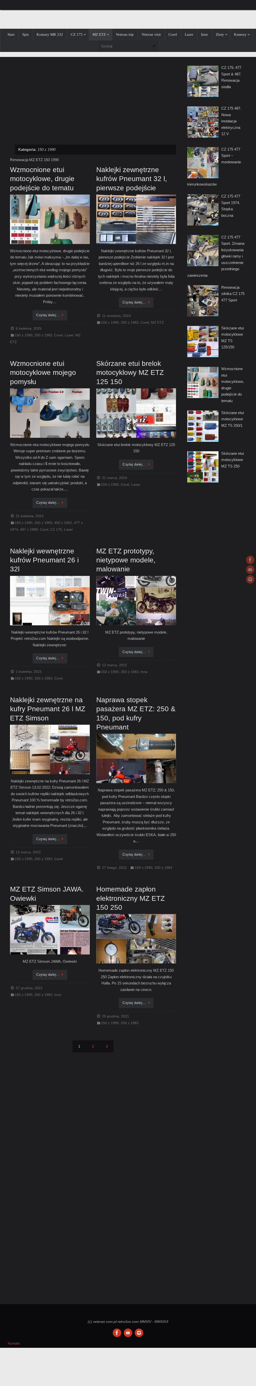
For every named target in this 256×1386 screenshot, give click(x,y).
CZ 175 (56, 529)
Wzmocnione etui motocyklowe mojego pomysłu (43, 373)
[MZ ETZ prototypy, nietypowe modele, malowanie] (136, 601)
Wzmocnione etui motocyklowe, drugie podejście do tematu (42, 179)
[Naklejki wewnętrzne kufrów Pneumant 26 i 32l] (50, 601)
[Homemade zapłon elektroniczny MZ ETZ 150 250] (136, 939)
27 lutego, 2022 (114, 868)
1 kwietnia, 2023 (29, 672)
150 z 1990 (23, 335)
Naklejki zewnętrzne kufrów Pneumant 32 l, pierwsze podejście (131, 179)
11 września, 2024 (116, 316)
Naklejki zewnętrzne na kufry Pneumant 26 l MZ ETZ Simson (47, 709)
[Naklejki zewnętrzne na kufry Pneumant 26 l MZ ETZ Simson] (50, 750)
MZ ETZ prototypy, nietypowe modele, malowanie (126, 560)
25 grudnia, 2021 (115, 1016)
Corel (58, 335)
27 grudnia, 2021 (29, 988)
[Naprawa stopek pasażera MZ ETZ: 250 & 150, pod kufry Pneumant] (136, 759)
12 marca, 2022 (114, 665)
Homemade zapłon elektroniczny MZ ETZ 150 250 (130, 898)
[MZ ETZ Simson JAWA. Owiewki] (50, 930)
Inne (144, 672)
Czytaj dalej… (48, 315)
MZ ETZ (157, 322)
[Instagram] (250, 579)
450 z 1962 (63, 523)
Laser (69, 335)
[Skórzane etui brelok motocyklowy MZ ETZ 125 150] (136, 413)
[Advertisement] (93, 98)
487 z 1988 (29, 529)
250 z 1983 (43, 335)
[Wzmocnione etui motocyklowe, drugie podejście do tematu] (50, 220)
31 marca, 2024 (114, 478)
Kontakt (14, 1343)
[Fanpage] (250, 560)
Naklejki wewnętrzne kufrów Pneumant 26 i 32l (44, 560)
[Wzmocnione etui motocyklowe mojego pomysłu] (50, 413)
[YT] (250, 569)
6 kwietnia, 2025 (29, 328)
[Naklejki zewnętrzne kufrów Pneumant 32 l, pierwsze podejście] (136, 220)
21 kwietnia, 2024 (30, 516)
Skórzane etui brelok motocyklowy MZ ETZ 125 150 (130, 373)
